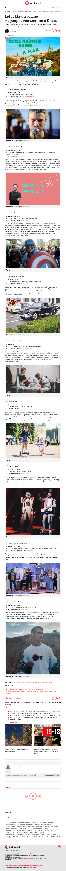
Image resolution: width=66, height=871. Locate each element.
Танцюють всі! (10, 832)
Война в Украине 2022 (33, 11)
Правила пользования (9, 865)
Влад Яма (13, 822)
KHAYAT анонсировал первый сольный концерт (37, 682)
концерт (53, 834)
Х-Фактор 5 (33, 832)
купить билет (30, 96)
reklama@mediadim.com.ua (27, 858)
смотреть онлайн (38, 836)
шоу (58, 836)
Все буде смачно (49, 822)
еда (43, 834)
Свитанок (47, 828)
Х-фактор (41, 832)
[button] (56, 7)
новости (22, 836)
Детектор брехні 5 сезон (25, 824)
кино (47, 834)
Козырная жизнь (11, 826)
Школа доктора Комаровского (15, 834)
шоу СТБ (8, 838)
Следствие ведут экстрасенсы (26, 830)
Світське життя (10, 830)
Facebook (23, 702)
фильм (53, 836)
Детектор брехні (11, 824)
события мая (56, 711)
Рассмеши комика (36, 828)
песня (29, 836)
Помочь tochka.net (18, 11)
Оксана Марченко (11, 828)
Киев (11, 711)
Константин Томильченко (26, 826)
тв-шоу (47, 836)
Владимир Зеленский (24, 822)
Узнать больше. (33, 867)
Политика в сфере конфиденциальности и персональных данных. (28, 865)
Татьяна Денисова (22, 832)
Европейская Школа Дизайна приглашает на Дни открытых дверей (46, 751)
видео (28, 834)
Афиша (7, 37)
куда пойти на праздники (24, 711)
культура (8, 836)
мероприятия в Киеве (42, 711)
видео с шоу (36, 834)
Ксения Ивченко (15, 30)
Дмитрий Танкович (40, 824)
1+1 (7, 822)
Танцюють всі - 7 (49, 830)
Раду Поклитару (24, 828)
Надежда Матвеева (52, 826)
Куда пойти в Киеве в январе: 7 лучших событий (17, 750)
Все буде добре (37, 822)
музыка (15, 836)
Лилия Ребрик (40, 826)
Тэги (7, 817)
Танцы (40, 830)
